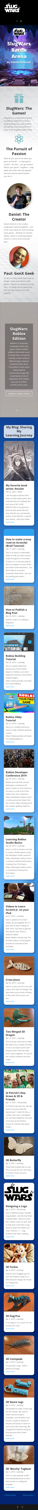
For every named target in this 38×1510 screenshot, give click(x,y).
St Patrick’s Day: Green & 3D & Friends (16, 1096)
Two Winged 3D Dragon (15, 1033)
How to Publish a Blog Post (16, 611)
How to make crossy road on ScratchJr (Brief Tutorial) (18, 543)
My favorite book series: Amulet (16, 487)
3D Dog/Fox (13, 1316)
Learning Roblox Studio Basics (16, 841)
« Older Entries (10, 1495)
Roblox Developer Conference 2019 (17, 773)
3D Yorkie (12, 1267)
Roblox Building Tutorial (15, 657)
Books (20, 492)
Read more (19, 532)
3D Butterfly (13, 1160)
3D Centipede (14, 1359)
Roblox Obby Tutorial (14, 718)
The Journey (22, 1102)
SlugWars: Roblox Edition (19, 393)
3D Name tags (14, 1402)
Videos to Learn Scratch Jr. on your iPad (17, 910)
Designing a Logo (16, 1206)
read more (10, 522)
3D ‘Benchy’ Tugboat (18, 1468)
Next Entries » (28, 1495)
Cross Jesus (13, 979)
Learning (21, 549)
